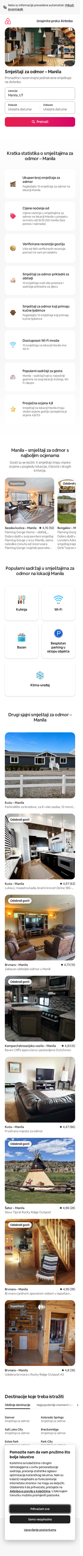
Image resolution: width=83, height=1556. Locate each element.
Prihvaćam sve (40, 1509)
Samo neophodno (40, 1519)
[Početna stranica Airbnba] (8, 21)
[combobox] (40, 95)
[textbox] (22, 109)
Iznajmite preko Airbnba (55, 21)
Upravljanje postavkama (40, 1530)
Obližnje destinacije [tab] (17, 1405)
